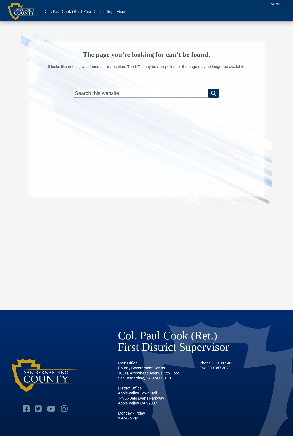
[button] (213, 93)
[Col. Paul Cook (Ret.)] (45, 375)
